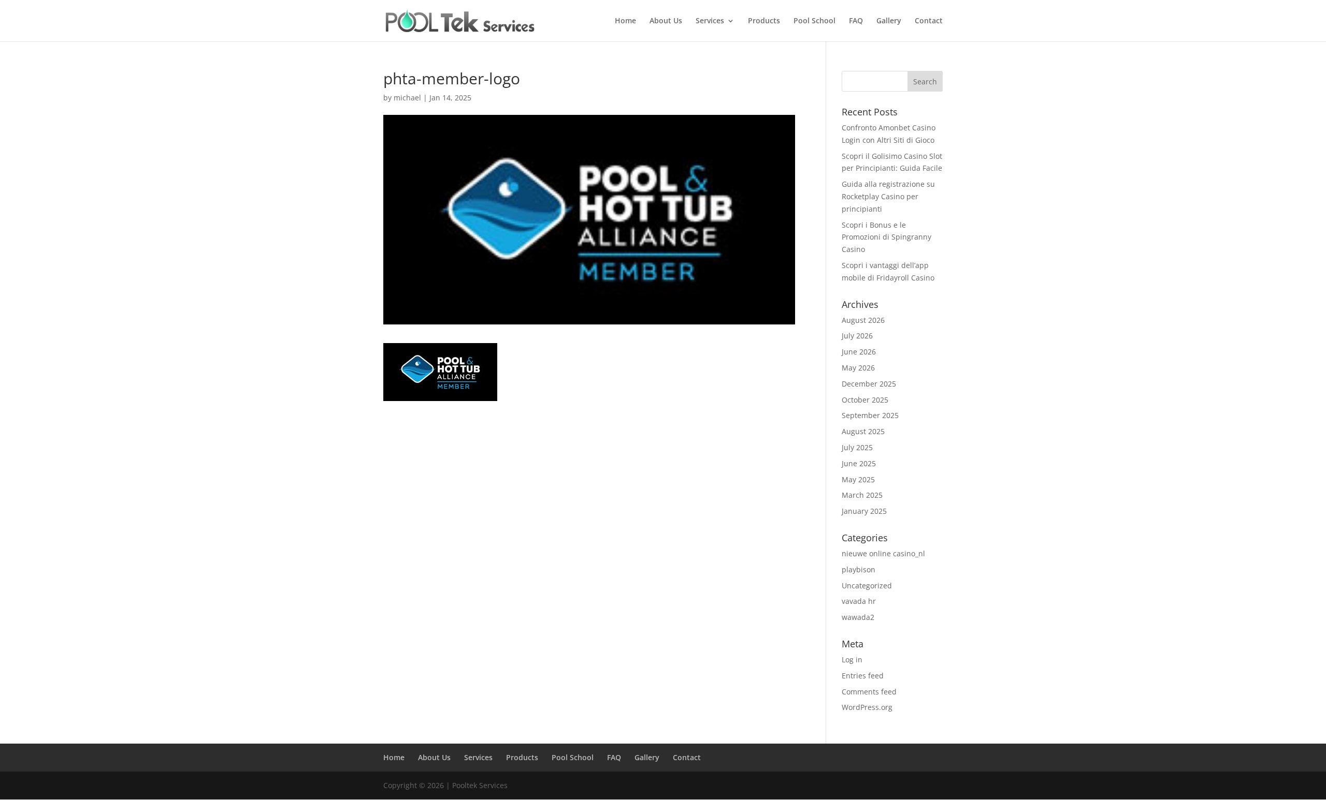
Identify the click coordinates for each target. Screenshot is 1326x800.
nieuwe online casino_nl (883, 553)
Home (625, 21)
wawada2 (858, 617)
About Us (666, 21)
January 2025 (864, 511)
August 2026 (863, 320)
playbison (858, 569)
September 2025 (870, 415)
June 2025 (859, 463)
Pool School (814, 21)
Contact (929, 21)
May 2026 (858, 368)
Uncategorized (867, 585)
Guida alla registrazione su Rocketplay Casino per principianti (888, 196)
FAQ (856, 21)
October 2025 (865, 400)
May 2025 (858, 479)
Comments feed (869, 692)
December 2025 (869, 384)
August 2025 (863, 431)
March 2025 (862, 495)
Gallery (888, 21)
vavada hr (859, 601)
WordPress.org (867, 707)
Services (710, 21)
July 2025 (857, 447)
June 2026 (859, 352)
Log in (852, 659)
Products (764, 21)
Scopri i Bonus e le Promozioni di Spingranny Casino (886, 237)
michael (407, 97)
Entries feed (863, 675)
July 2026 (857, 335)
